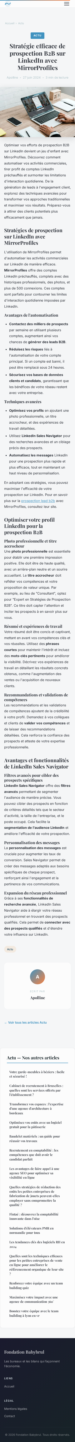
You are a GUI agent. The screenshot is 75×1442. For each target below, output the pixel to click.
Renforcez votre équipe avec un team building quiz (36, 1285)
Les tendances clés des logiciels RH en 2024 (37, 1244)
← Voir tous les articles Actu (25, 1022)
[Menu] (66, 3)
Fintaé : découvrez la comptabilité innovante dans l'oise (34, 1216)
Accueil (9, 23)
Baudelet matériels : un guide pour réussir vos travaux (34, 1138)
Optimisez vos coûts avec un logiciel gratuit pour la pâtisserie (35, 1124)
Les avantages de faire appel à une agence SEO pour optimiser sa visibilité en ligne (34, 1173)
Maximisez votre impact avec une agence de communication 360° (33, 1299)
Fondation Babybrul (24, 1352)
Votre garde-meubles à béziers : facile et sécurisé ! (37, 1074)
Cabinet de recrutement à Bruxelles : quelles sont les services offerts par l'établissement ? (36, 1090)
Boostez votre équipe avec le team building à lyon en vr (34, 1313)
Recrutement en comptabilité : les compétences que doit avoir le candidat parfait (33, 1154)
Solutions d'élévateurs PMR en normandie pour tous (31, 1230)
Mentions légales (15, 1408)
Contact (9, 1416)
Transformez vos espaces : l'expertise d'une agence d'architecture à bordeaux (36, 1108)
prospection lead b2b (38, 501)
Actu (21, 23)
